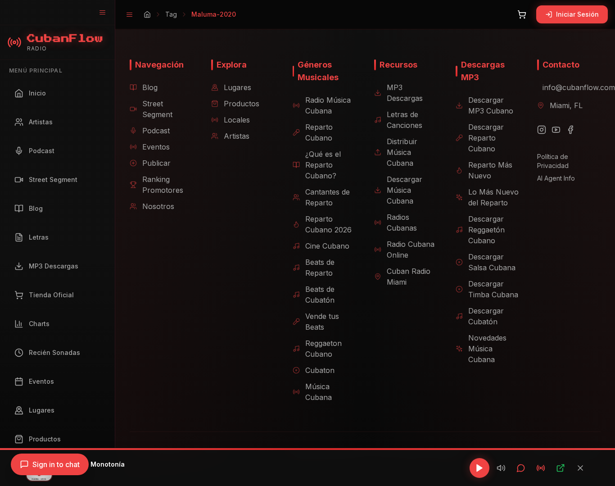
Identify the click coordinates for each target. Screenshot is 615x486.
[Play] (479, 468)
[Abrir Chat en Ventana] (521, 468)
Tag (171, 14)
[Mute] (501, 468)
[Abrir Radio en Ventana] (541, 468)
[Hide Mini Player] (580, 468)
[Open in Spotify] (560, 468)
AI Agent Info (556, 178)
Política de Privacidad (553, 161)
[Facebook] (570, 129)
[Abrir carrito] (522, 14)
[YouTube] (556, 129)
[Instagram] (541, 129)
